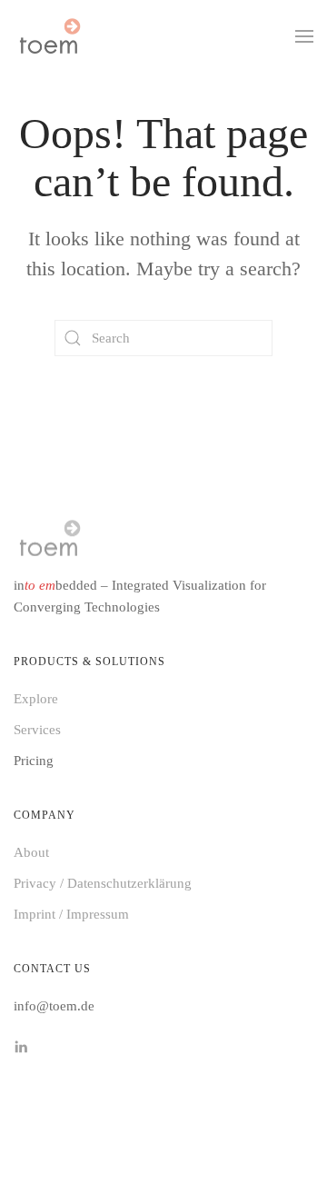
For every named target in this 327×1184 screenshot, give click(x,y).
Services (37, 729)
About (31, 852)
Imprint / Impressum (71, 914)
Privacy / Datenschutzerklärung (103, 883)
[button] (304, 36)
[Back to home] (49, 36)
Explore (36, 698)
